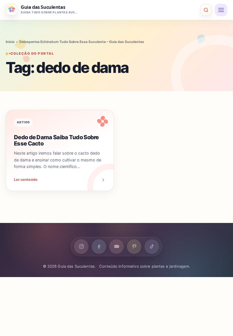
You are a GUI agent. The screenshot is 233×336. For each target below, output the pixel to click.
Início (10, 42)
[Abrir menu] (221, 10)
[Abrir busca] (206, 10)
